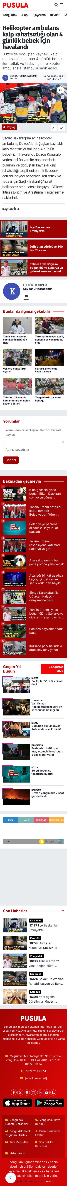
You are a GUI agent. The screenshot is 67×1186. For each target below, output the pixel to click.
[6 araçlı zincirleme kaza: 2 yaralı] (49, 357)
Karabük (35, 938)
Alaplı (25, 15)
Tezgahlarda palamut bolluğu (48, 399)
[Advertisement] (33, 875)
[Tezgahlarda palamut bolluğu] (49, 386)
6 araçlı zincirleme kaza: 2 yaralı (46, 370)
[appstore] (17, 1104)
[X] (20, 1092)
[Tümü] (62, 911)
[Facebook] (14, 1092)
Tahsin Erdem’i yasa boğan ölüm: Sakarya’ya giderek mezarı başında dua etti (46, 963)
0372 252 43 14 (36, 1071)
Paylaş (11, 127)
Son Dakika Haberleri (44, 1144)
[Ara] (56, 5)
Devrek (54, 15)
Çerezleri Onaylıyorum (27, 1181)
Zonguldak (10, 15)
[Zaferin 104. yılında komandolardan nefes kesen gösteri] (17, 386)
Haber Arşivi (17, 1153)
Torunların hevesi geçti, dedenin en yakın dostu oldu (49, 339)
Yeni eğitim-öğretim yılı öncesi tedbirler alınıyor (42, 999)
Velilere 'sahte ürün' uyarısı (15, 370)
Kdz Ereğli (35, 974)
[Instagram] (33, 1092)
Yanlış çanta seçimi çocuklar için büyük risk (15, 339)
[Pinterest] (27, 1092)
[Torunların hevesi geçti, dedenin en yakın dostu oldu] (49, 325)
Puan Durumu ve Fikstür (47, 1133)
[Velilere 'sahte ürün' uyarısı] (17, 357)
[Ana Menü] (61, 5)
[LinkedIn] (40, 1092)
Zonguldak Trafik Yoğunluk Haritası (18, 1133)
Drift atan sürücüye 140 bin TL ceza (43, 945)
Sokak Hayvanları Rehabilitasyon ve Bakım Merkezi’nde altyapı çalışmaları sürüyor (46, 981)
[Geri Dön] (10, 1177)
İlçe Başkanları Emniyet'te (44, 928)
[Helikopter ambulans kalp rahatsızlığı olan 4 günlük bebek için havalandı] (33, 103)
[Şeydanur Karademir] (11, 291)
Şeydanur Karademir (37, 289)
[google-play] (49, 1104)
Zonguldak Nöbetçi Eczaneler (16, 1122)
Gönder (11, 460)
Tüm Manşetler (18, 1142)
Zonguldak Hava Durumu (47, 1122)
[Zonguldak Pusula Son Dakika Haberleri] (15, 5)
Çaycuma (39, 15)
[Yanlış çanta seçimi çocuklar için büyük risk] (17, 325)
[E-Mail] (26, 297)
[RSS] (53, 1092)
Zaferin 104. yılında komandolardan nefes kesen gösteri (16, 400)
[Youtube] (47, 1092)
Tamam (49, 1181)
